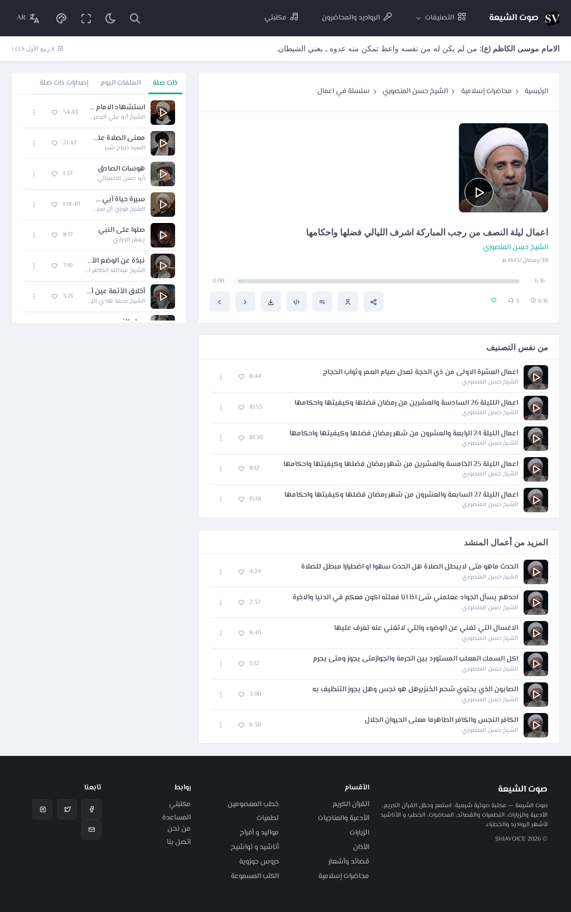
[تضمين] (297, 302)
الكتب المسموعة (255, 876)
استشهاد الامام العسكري (117, 108)
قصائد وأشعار (348, 861)
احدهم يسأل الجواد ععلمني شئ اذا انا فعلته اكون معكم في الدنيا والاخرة (405, 598)
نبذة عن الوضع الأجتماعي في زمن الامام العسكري (114, 261)
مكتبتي (180, 804)
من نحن (179, 829)
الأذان (361, 847)
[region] (99, 209)
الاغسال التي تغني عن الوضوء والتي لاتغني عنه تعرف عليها (426, 628)
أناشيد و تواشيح (255, 847)
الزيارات (359, 832)
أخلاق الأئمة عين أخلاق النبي (114, 292)
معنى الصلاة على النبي (116, 138)
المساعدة (176, 817)
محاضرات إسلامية (486, 91)
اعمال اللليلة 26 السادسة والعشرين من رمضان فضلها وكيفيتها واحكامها (406, 403)
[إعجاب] (241, 377)
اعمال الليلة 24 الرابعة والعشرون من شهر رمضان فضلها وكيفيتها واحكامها (403, 434)
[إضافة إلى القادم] (322, 302)
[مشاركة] (374, 302)
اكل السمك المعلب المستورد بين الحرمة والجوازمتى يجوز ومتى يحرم (415, 659)
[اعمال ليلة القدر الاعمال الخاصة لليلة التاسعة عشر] (245, 302)
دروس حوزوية (259, 861)
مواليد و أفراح (259, 832)
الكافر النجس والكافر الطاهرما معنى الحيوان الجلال (441, 720)
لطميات (268, 818)
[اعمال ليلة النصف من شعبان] (220, 302)
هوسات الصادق (121, 169)
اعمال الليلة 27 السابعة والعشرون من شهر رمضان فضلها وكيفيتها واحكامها (401, 495)
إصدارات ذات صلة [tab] (64, 83)
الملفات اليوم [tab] (120, 83)
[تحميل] (271, 302)
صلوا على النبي (121, 230)
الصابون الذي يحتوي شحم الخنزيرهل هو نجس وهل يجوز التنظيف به (415, 690)
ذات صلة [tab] (165, 83)
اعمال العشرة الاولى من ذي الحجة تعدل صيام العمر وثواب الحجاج (420, 372)
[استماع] (478, 192)
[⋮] (221, 377)
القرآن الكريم (350, 804)
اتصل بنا (179, 842)
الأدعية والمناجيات (343, 818)
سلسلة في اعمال (343, 91)
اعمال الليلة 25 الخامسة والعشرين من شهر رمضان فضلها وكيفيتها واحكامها (400, 464)
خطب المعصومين (253, 804)
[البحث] (134, 18)
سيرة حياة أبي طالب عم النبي (118, 200)
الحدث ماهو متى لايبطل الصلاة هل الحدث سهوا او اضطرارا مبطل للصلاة (409, 567)
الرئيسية (536, 91)
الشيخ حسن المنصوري (415, 91)
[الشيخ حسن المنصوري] (348, 302)
